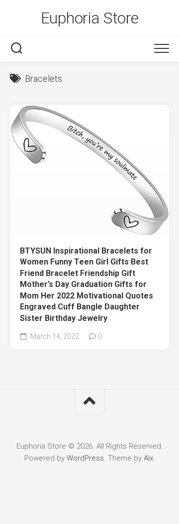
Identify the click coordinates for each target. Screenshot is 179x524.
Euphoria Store (90, 17)
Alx (148, 458)
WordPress (85, 458)
